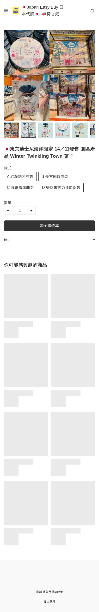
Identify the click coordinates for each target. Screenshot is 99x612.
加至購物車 (49, 226)
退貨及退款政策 (53, 592)
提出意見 (49, 601)
